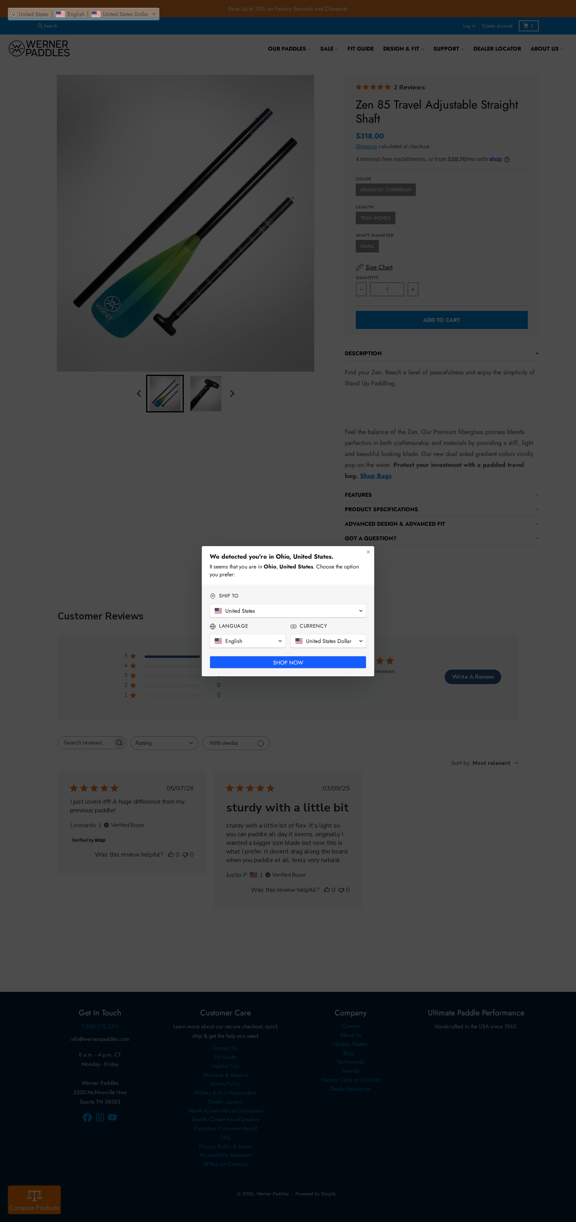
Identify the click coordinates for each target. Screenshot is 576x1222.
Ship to (229, 595)
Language (233, 626)
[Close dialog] (368, 552)
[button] (83, 14)
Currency (313, 626)
